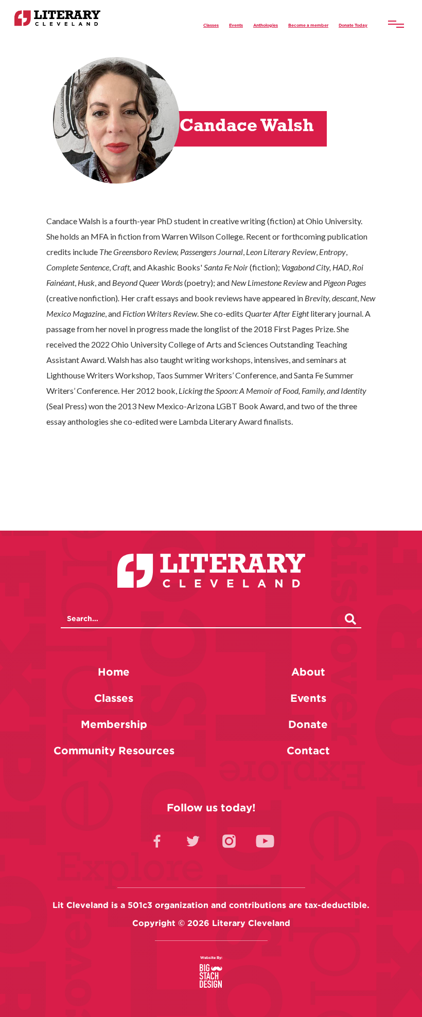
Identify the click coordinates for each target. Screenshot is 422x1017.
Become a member (308, 25)
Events (236, 25)
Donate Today (353, 25)
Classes (211, 25)
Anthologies (265, 25)
